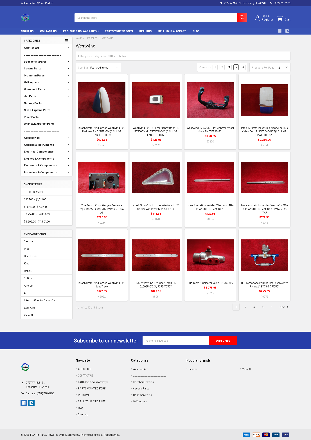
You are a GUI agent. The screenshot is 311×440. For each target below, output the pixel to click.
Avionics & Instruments (39, 144)
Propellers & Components (40, 172)
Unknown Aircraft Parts (39, 123)
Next (283, 307)
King (26, 263)
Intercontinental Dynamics (40, 300)
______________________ (42, 130)
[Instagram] (287, 31)
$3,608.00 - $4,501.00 (37, 221)
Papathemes (111, 434)
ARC (26, 292)
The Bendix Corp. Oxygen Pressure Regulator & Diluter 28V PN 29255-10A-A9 (102, 208)
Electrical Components (38, 151)
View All (28, 315)
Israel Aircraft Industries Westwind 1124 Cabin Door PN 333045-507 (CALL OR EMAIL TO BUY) (264, 131)
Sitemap (83, 414)
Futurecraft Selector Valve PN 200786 (210, 282)
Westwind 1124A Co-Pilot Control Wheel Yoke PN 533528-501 (210, 129)
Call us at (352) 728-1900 (40, 393)
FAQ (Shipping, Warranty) (80, 31)
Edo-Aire (29, 307)
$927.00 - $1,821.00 (35, 199)
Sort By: (83, 67)
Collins (28, 278)
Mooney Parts (33, 103)
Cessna (28, 241)
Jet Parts (30, 96)
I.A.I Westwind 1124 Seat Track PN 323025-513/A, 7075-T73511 (156, 284)
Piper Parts (31, 117)
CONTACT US (48, 31)
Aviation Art (31, 47)
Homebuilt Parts (34, 89)
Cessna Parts (32, 68)
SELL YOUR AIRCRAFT (172, 31)
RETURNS (145, 31)
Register (267, 19)
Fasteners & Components (40, 165)
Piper (27, 248)
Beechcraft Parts (35, 61)
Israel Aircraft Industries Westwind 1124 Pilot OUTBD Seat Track (210, 206)
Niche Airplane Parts (37, 110)
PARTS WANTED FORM (119, 31)
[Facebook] (279, 31)
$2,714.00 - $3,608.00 (37, 214)
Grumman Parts (34, 75)
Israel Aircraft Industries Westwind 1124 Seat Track (101, 284)
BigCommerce (70, 434)
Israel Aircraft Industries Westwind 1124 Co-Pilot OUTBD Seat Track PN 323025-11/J (264, 208)
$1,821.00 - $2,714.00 (36, 206)
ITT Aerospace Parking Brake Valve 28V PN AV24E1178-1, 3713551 (264, 284)
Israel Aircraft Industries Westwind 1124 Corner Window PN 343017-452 (155, 206)
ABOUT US (27, 31)
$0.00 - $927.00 (33, 192)
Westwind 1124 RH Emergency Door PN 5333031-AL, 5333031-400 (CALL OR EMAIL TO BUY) (156, 131)
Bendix (28, 270)
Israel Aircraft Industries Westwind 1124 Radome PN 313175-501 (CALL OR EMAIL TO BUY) (101, 131)
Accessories (32, 137)
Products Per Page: (263, 67)
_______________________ (42, 54)
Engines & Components (39, 158)
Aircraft (28, 285)
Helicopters (31, 82)
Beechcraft (30, 256)
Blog (196, 31)
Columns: (205, 67)
